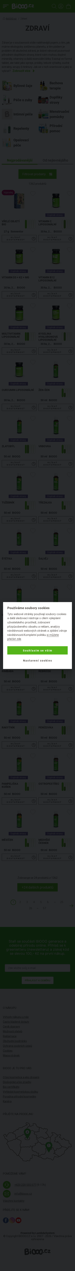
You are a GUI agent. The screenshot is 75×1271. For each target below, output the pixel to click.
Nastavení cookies (37, 660)
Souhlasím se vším (37, 650)
